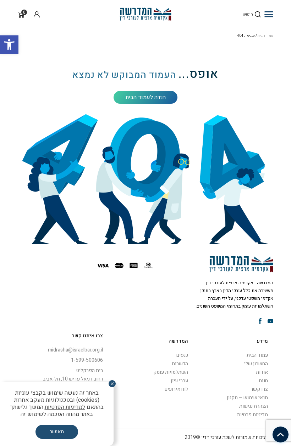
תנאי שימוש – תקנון (247, 397)
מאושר (57, 431)
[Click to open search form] (258, 14)
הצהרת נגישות (253, 406)
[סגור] (112, 383)
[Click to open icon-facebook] (260, 322)
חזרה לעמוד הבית (146, 97)
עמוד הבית (265, 35)
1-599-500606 (87, 360)
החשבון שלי (256, 363)
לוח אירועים (176, 389)
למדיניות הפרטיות (65, 407)
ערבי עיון (179, 380)
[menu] (268, 14)
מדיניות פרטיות (252, 414)
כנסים (182, 355)
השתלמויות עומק (170, 372)
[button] (9, 44)
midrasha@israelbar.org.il (75, 350)
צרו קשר (259, 389)
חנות (263, 380)
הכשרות (180, 363)
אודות (262, 372)
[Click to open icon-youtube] (270, 322)
